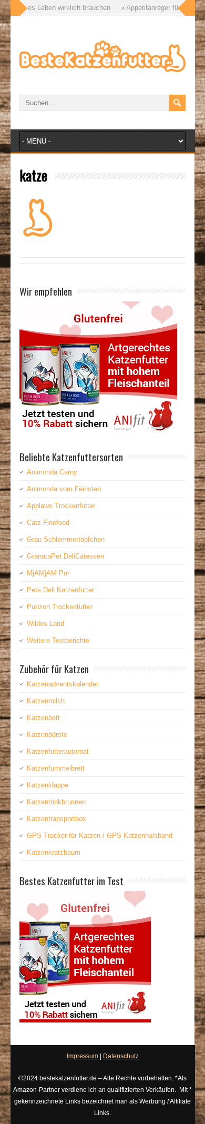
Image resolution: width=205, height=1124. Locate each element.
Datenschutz (121, 1056)
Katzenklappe (47, 785)
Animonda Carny (52, 472)
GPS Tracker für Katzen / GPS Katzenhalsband (99, 835)
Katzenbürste (47, 734)
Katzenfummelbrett (56, 768)
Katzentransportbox (56, 819)
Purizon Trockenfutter (60, 607)
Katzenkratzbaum (53, 852)
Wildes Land (45, 623)
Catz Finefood (48, 522)
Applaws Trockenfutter (61, 506)
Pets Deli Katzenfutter (60, 590)
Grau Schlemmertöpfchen (66, 539)
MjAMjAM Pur (48, 573)
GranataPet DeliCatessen (65, 556)
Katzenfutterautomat (58, 751)
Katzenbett (43, 718)
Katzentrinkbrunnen (56, 802)
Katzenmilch (46, 701)
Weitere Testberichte (58, 640)
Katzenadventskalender (62, 684)
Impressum (82, 1056)
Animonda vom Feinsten (64, 489)
